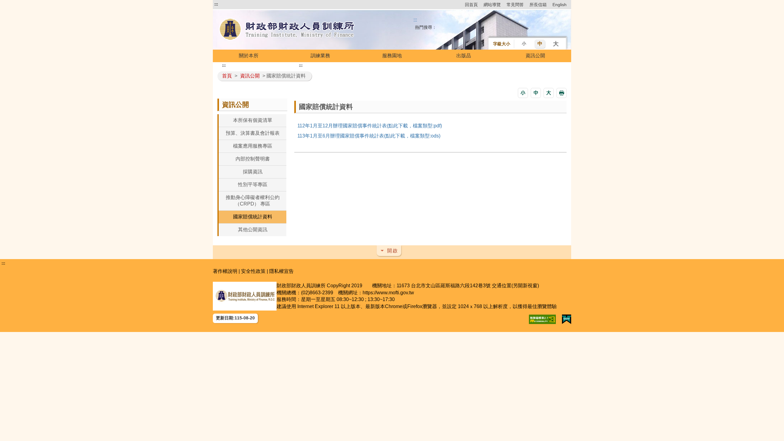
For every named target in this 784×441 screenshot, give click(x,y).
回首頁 (471, 4)
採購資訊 (252, 171)
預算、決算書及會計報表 (253, 133)
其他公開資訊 (252, 229)
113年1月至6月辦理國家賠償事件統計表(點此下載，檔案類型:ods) (368, 135)
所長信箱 (538, 4)
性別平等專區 (252, 184)
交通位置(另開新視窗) (515, 285)
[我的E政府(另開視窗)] (566, 319)
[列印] (561, 93)
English (559, 4)
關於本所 (248, 55)
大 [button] (556, 44)
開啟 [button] (392, 250)
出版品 (463, 55)
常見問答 (515, 4)
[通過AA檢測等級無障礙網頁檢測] (542, 319)
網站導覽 (492, 4)
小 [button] (524, 43)
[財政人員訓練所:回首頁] (287, 29)
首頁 (227, 75)
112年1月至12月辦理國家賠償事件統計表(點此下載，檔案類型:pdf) (369, 125)
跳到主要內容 (229, 4)
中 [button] (539, 43)
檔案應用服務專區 (252, 146)
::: (216, 4)
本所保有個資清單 (252, 120)
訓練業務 (320, 55)
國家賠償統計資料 (252, 216)
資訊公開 (535, 55)
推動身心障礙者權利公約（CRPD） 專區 (253, 200)
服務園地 (392, 55)
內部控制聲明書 (253, 158)
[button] (523, 93)
